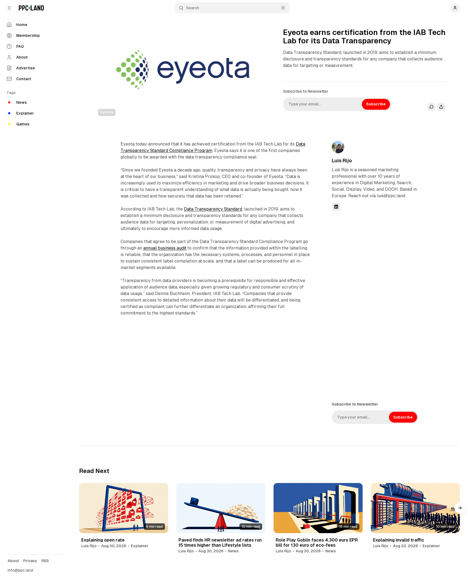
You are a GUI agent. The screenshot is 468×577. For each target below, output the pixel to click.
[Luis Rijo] (338, 147)
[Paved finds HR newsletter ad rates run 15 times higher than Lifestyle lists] (220, 508)
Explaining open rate (103, 540)
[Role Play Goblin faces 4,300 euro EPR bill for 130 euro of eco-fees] (318, 508)
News (233, 551)
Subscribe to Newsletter (306, 91)
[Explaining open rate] (123, 508)
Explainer (139, 546)
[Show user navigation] (455, 8)
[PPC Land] (31, 8)
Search (192, 8)
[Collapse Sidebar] (9, 8)
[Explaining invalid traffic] (415, 508)
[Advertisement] (372, 306)
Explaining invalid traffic (398, 540)
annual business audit (164, 248)
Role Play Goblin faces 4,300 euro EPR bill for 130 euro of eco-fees (317, 542)
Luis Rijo (342, 160)
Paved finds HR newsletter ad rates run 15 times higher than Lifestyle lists (220, 542)
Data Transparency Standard (213, 209)
